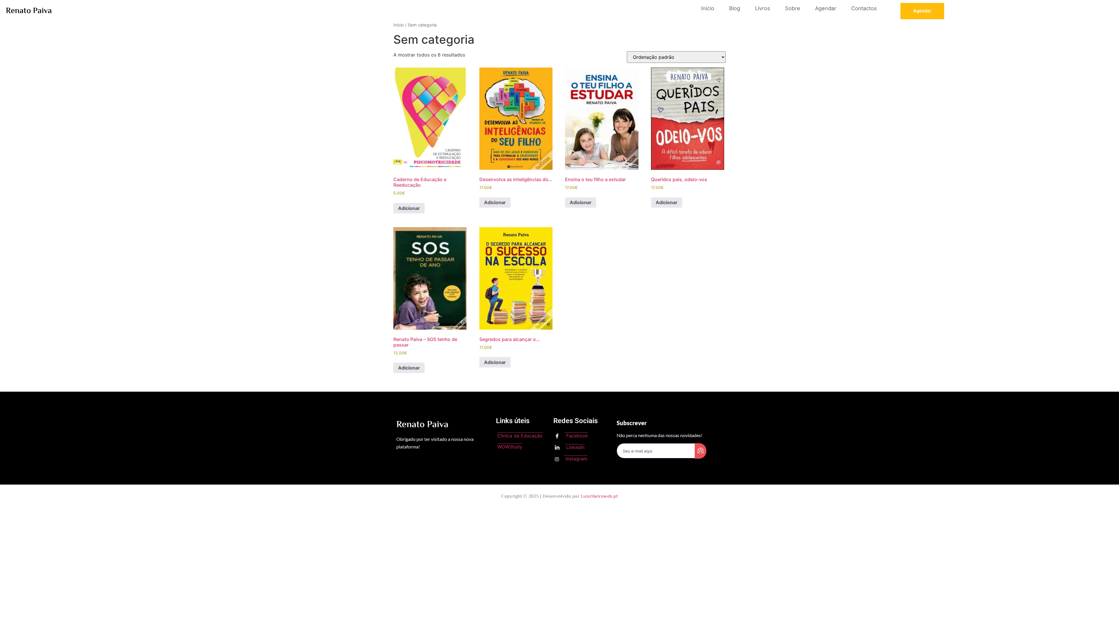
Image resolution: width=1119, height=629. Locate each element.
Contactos (864, 8)
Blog (734, 8)
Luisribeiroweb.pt (599, 496)
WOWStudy (509, 447)
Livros (762, 8)
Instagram (575, 459)
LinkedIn (575, 447)
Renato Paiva (29, 11)
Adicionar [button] (409, 208)
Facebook (576, 436)
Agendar (825, 8)
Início (707, 8)
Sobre (792, 8)
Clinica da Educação (520, 436)
